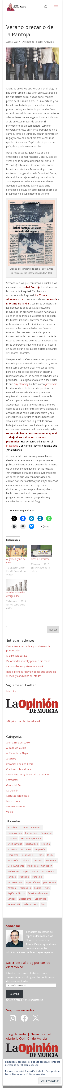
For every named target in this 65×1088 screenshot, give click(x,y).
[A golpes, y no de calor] (16, 551)
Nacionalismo (48, 871)
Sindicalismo (25, 898)
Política (37, 887)
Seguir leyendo (44, 952)
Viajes (9, 811)
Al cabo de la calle (33, 41)
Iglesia (50, 854)
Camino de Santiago (31, 827)
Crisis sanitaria (15, 843)
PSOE (47, 887)
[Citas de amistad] (41, 551)
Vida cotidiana (31, 904)
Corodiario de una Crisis (19, 764)
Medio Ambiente (16, 865)
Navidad (12, 876)
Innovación (13, 860)
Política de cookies (36, 1074)
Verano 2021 (14, 904)
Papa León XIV (33, 882)
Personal (12, 887)
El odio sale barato (16, 655)
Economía (12, 849)
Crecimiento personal (30, 838)
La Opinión (12, 790)
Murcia (35, 871)
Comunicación (15, 833)
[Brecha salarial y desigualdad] (16, 585)
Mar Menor (51, 860)
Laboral (25, 860)
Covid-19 (12, 838)
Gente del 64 (13, 785)
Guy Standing (21, 384)
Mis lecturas (13, 801)
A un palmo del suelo (18, 742)
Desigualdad (31, 843)
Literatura (37, 860)
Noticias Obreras (15, 806)
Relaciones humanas (38, 893)
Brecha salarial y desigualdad (15, 594)
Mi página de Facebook (23, 721)
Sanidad (12, 898)
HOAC (41, 854)
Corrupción (46, 833)
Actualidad (13, 827)
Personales (25, 887)
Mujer (25, 871)
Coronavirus (31, 833)
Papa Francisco (15, 882)
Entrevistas (12, 779)
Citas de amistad (40, 559)
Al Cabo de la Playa (17, 753)
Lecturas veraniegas (17, 795)
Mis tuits (11, 691)
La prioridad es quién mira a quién (25, 666)
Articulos (49, 41)
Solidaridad (40, 898)
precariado (12, 445)
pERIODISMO (49, 882)
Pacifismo (24, 876)
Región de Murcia (16, 893)
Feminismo (13, 854)
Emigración (39, 849)
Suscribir (14, 993)
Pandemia (37, 876)
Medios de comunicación (39, 865)
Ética (43, 904)
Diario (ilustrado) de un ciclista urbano (27, 774)
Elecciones (26, 849)
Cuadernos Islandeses (18, 769)
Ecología (45, 843)
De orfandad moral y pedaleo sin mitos (28, 661)
